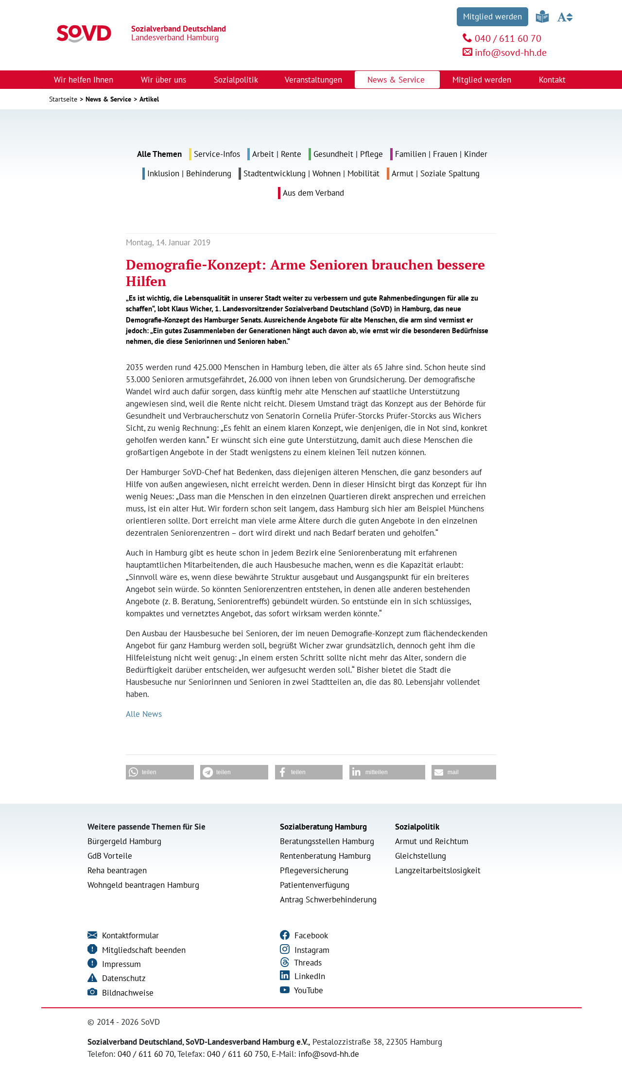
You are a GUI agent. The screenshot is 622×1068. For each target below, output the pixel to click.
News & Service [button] (397, 79)
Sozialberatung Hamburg (323, 826)
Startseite (63, 99)
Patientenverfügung (314, 885)
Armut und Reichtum (431, 841)
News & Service (108, 99)
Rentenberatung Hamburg (325, 855)
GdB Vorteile (109, 855)
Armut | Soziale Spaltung (436, 173)
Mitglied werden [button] (483, 79)
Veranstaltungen (313, 79)
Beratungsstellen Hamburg (327, 841)
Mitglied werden (492, 16)
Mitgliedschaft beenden (143, 950)
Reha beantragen (117, 870)
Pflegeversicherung (314, 870)
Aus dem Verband (313, 192)
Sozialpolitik (417, 826)
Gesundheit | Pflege (348, 154)
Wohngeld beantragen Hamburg (143, 885)
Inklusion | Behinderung (189, 173)
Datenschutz (123, 978)
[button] (160, 772)
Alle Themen (159, 154)
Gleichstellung (420, 855)
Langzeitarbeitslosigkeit (438, 870)
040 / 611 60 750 (237, 1054)
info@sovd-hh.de (511, 52)
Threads (307, 962)
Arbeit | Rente (276, 154)
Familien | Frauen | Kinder (441, 154)
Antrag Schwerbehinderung (328, 899)
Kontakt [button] (553, 79)
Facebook (310, 935)
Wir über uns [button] (165, 79)
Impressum (120, 964)
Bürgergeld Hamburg (124, 841)
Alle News (144, 714)
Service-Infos (217, 154)
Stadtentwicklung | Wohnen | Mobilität (311, 173)
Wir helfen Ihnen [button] (85, 79)
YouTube (307, 990)
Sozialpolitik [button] (237, 79)
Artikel (149, 99)
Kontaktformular (129, 935)
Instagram (310, 950)
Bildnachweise (127, 992)
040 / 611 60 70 (508, 38)
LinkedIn (308, 976)
